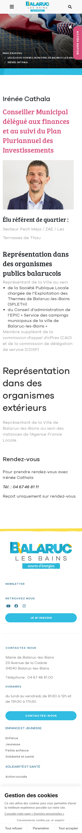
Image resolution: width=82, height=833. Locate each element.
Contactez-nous (20, 648)
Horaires (13, 686)
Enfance (11, 738)
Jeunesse (12, 744)
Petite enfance (17, 750)
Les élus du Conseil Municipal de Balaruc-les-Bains (42, 57)
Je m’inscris (41, 618)
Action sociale (16, 776)
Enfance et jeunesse (23, 728)
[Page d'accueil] (37, 6)
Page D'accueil (12, 53)
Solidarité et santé (19, 756)
